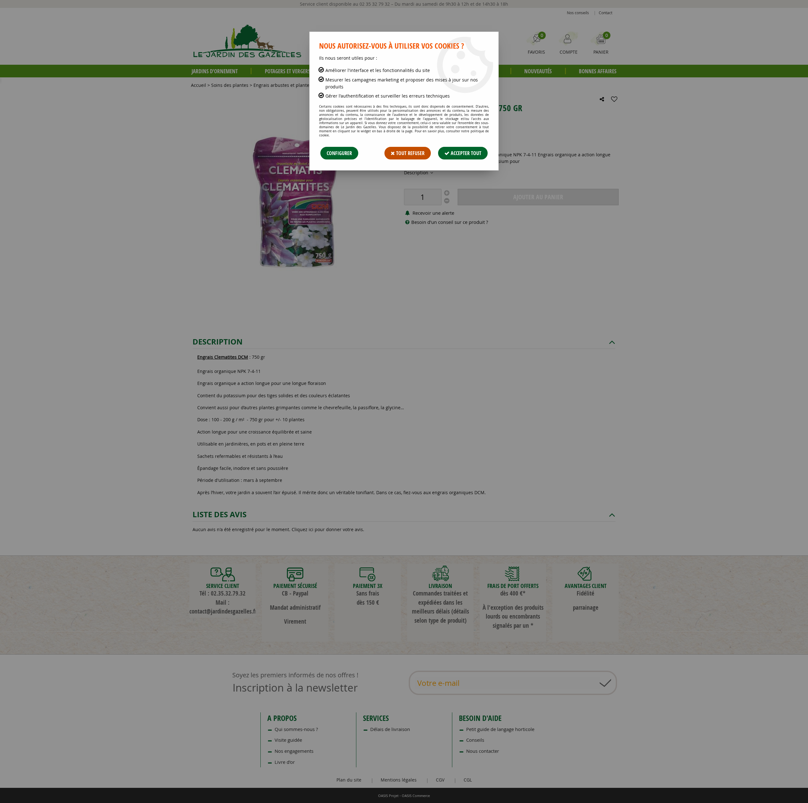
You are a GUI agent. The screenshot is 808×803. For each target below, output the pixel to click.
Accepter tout (465, 153)
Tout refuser (410, 153)
